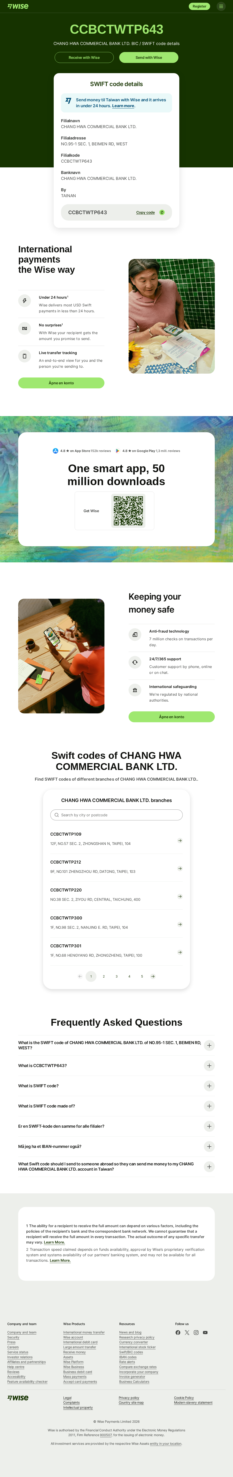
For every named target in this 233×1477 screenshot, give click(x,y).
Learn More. (54, 1242)
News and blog (130, 1332)
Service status (17, 1352)
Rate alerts (127, 1362)
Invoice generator (132, 1376)
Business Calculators (134, 1381)
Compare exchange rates (138, 1367)
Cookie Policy (184, 1398)
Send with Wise (149, 57)
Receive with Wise (84, 57)
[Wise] (18, 6)
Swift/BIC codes (131, 1352)
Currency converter (133, 1342)
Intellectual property (78, 1407)
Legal (67, 1398)
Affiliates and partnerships (26, 1362)
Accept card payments (80, 1381)
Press (11, 1342)
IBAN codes (128, 1357)
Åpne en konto (61, 383)
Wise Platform (73, 1362)
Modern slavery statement (193, 1402)
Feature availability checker (27, 1381)
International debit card (80, 1342)
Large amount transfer (79, 1347)
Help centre (15, 1367)
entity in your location (165, 1443)
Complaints (71, 1402)
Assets (68, 1357)
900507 (105, 1435)
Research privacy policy (136, 1337)
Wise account (73, 1337)
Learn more (123, 105)
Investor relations (20, 1357)
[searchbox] (116, 814)
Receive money (74, 1352)
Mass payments (74, 1376)
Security (13, 1337)
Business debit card (77, 1372)
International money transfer (84, 1332)
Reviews (13, 1372)
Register (199, 6)
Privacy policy (129, 1398)
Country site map (131, 1402)
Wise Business (73, 1367)
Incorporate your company (138, 1372)
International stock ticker (137, 1347)
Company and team (21, 1332)
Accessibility (16, 1376)
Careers (13, 1347)
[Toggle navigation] (221, 6)
